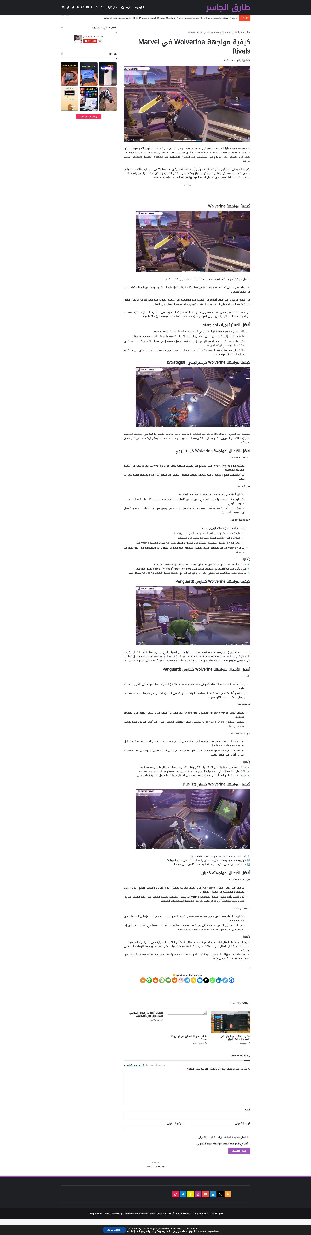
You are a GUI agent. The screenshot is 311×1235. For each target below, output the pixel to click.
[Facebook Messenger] (200, 980)
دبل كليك (112, 7)
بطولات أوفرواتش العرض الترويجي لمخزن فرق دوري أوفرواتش (146, 1014)
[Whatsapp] (212, 980)
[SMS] (162, 980)
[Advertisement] (187, 194)
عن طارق (126, 7)
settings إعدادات (135, 1231)
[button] (69, 74)
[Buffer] (206, 980)
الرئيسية (139, 7)
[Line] (149, 980)
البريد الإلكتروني (242, 1123)
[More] (143, 980)
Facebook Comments (156, 1065)
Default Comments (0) (134, 1065)
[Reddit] (155, 980)
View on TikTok (87, 116)
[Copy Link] (193, 980)
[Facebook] (231, 980)
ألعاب (236, 32)
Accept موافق (114, 1229)
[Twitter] (225, 980)
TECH (161, 1166)
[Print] (174, 980)
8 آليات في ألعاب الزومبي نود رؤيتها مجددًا (188, 1038)
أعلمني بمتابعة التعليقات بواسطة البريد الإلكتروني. (223, 1137)
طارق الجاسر (242, 60)
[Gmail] (181, 980)
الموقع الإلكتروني (175, 1123)
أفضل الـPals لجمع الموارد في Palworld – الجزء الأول (235, 1038)
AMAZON (152, 1166)
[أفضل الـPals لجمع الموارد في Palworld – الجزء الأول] (230, 1022)
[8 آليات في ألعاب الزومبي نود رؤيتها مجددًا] (187, 1022)
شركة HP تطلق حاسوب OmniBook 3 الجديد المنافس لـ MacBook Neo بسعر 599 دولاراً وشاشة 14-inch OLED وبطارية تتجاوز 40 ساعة (170, 17)
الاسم (247, 1109)
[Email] (168, 980)
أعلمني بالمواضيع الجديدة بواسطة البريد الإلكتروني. (222, 1143)
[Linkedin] (219, 980)
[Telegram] (187, 980)
